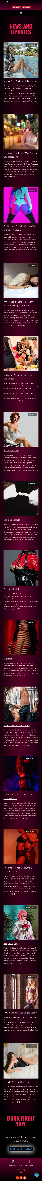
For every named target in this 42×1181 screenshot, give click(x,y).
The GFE (8, 658)
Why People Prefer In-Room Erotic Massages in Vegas (18, 303)
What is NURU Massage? (16, 725)
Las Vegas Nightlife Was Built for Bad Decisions (21, 155)
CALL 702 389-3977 (16, 7)
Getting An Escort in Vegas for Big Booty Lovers (20, 228)
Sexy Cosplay (10, 943)
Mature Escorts (11, 450)
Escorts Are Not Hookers (16, 1082)
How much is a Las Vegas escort (20, 1012)
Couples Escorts (12, 519)
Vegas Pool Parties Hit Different (20, 81)
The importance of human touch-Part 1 (18, 869)
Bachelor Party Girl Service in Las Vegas (19, 376)
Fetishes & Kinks (12, 589)
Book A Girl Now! (21, 1149)
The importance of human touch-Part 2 (18, 796)
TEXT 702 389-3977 (26, 7)
